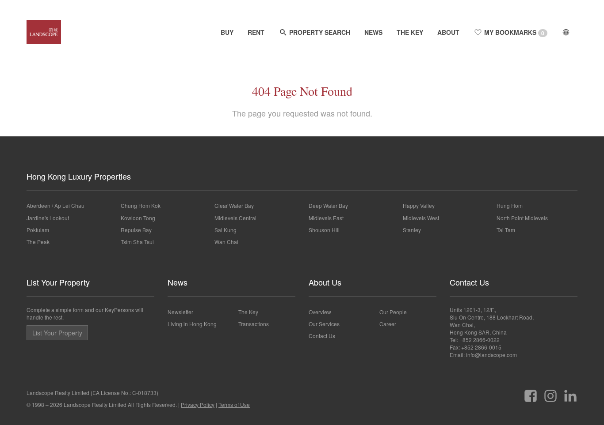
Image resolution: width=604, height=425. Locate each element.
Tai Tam (506, 229)
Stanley (412, 229)
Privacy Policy (197, 404)
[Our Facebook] (531, 392)
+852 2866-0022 (479, 339)
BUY (227, 32)
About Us (325, 282)
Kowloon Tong (138, 218)
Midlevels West (421, 218)
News (177, 282)
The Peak (38, 241)
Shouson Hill (324, 229)
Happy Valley (419, 205)
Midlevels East (326, 218)
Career (387, 323)
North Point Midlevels (522, 218)
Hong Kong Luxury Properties (79, 176)
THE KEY (410, 32)
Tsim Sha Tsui (137, 241)
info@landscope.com (491, 354)
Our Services (324, 323)
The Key (248, 312)
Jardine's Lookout (48, 218)
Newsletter (180, 312)
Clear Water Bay (234, 205)
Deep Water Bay (328, 205)
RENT (256, 32)
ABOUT (448, 32)
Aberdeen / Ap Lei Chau (55, 205)
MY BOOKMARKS (513, 32)
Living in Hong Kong (192, 323)
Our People (393, 312)
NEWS (373, 32)
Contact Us (322, 335)
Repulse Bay (136, 229)
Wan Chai (226, 241)
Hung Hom (510, 205)
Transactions (253, 323)
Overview (320, 312)
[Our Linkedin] (570, 392)
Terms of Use (234, 404)
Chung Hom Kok (141, 205)
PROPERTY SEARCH (318, 32)
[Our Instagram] (550, 392)
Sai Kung (225, 229)
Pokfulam (38, 229)
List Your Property (58, 282)
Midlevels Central (235, 218)
